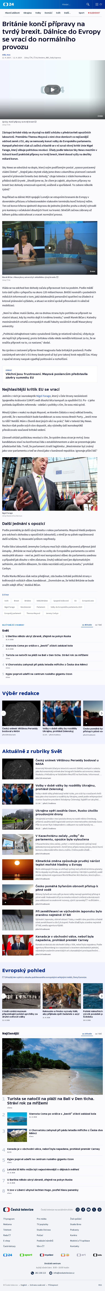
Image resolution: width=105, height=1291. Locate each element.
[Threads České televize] (99, 1209)
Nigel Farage (43, 396)
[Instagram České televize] (77, 1209)
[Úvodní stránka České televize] (18, 1209)
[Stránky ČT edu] (97, 1254)
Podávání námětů (45, 1240)
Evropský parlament (13, 613)
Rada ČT (7, 1235)
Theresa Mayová (33, 613)
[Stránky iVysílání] (46, 1254)
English (24, 1285)
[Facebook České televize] (83, 1209)
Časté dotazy (9, 1246)
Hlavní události (12, 12)
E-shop (6, 1240)
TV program (8, 1218)
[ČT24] (8, 4)
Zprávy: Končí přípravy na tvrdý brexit (18, 122)
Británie (28, 600)
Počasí (40, 1235)
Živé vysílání (75, 1218)
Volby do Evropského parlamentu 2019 (66, 607)
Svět (58, 12)
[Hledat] (88, 4)
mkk (4, 54)
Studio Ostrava (44, 1229)
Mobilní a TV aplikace (80, 1240)
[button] (52, 89)
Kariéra (73, 1235)
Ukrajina (28, 12)
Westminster (26, 607)
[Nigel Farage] (49, 484)
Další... (67, 12)
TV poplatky (42, 1224)
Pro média (41, 1218)
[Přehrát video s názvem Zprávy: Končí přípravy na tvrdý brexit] (52, 90)
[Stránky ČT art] (81, 1254)
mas (8, 54)
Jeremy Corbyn (52, 613)
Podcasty (74, 1229)
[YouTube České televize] (88, 1209)
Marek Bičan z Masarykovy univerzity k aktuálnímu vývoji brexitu (29, 277)
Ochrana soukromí (37, 1285)
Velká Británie (42, 600)
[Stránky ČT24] (7, 1254)
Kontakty (74, 1246)
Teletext (7, 1229)
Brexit (16, 600)
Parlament (41, 607)
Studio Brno (75, 1224)
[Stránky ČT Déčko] (65, 1254)
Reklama (7, 1224)
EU (76, 600)
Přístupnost (53, 1285)
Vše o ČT (41, 1246)
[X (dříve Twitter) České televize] (94, 1209)
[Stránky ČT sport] (26, 1254)
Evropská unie (88, 600)
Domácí (48, 12)
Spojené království (61, 600)
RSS (100, 1285)
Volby (38, 12)
